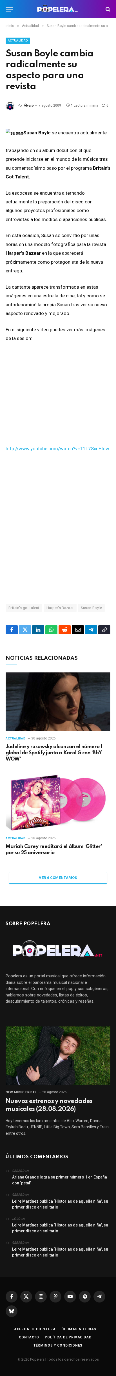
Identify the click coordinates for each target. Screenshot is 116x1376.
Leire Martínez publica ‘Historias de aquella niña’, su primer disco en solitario (60, 1204)
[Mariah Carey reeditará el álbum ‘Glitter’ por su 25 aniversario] (58, 801)
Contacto (29, 1337)
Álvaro (29, 105)
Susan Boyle (91, 608)
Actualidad (18, 40)
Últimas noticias (78, 1329)
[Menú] (9, 9)
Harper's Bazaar (60, 608)
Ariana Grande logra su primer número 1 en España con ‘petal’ (59, 1180)
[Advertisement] (58, 528)
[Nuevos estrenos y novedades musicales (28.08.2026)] (58, 1055)
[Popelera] (58, 9)
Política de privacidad (68, 1337)
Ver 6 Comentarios (58, 878)
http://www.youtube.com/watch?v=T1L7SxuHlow (57, 448)
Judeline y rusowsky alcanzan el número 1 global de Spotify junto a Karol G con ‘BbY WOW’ (54, 753)
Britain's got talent (23, 608)
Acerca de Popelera (35, 1329)
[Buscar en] (107, 9)
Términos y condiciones (58, 1345)
